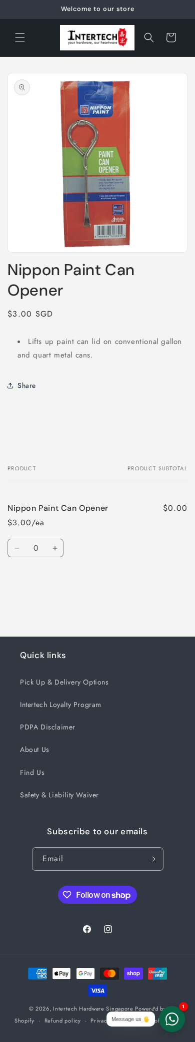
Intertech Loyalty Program (61, 704)
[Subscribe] (152, 859)
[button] (20, 37)
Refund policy (62, 1021)
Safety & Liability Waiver (59, 795)
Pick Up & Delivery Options (64, 682)
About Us (35, 749)
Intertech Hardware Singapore (93, 1009)
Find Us (32, 772)
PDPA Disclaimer (48, 727)
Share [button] (27, 385)
